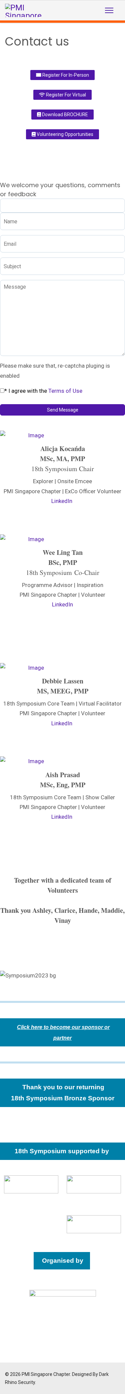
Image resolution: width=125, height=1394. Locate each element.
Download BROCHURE (64, 114)
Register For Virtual (65, 94)
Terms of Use (65, 390)
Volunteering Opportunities (64, 134)
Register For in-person (65, 75)
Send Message (62, 410)
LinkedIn (61, 501)
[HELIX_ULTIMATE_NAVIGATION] (109, 10)
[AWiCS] (94, 1184)
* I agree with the (43, 390)
